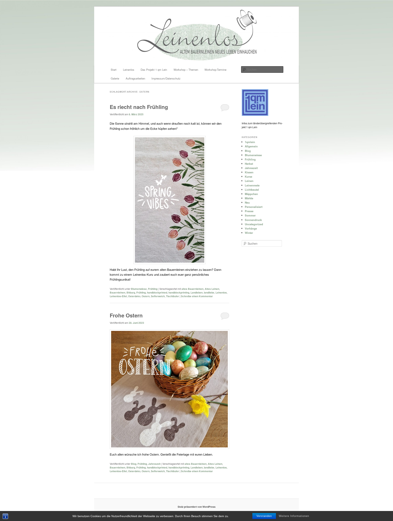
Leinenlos (128, 70)
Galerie (115, 78)
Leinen (249, 181)
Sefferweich (158, 296)
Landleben (197, 292)
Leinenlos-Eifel (118, 296)
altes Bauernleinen (192, 289)
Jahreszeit (154, 464)
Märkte (249, 198)
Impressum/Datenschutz (166, 78)
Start (113, 70)
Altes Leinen (212, 289)
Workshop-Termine (215, 70)
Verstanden (264, 516)
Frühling (152, 289)
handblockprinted (157, 292)
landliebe (209, 292)
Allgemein (251, 146)
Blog (133, 464)
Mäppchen (251, 194)
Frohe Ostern (126, 315)
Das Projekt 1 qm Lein (154, 70)
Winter (249, 233)
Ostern (146, 296)
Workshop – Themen (186, 70)
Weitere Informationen (294, 516)
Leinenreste (252, 185)
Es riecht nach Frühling (139, 107)
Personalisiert (253, 207)
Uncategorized (254, 224)
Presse (249, 211)
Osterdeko (134, 296)
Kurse (248, 176)
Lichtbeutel (252, 190)
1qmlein (250, 142)
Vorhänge (251, 228)
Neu (247, 202)
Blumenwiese (139, 289)
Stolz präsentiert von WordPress (197, 507)
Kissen (249, 172)
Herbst (249, 164)
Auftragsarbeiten (135, 78)
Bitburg (130, 292)
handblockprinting (178, 292)
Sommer (250, 215)
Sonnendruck (253, 220)
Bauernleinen (117, 292)
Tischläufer (172, 296)
